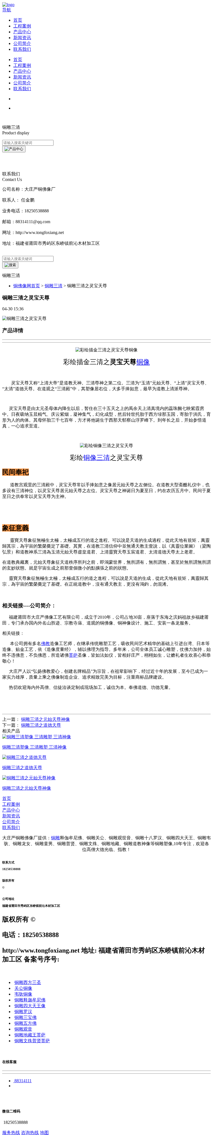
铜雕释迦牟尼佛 (29, 1000)
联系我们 (22, 49)
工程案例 (22, 26)
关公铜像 (23, 988)
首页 (17, 20)
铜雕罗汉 (23, 1011)
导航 (6, 9)
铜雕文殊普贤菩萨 (32, 1040)
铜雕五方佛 (25, 1023)
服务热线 (11, 1132)
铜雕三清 (53, 285)
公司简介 (22, 43)
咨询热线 (30, 1132)
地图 (44, 1132)
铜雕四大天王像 (29, 1005)
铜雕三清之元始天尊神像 (45, 719)
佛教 (45, 643)
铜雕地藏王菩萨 (29, 1035)
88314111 (23, 1080)
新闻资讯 (22, 37)
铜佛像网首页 (26, 285)
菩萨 (73, 655)
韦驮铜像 (23, 994)
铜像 (143, 362)
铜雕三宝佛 (25, 1017)
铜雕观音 (23, 1029)
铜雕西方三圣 (27, 982)
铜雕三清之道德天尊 (41, 725)
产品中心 (22, 31)
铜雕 (55, 837)
